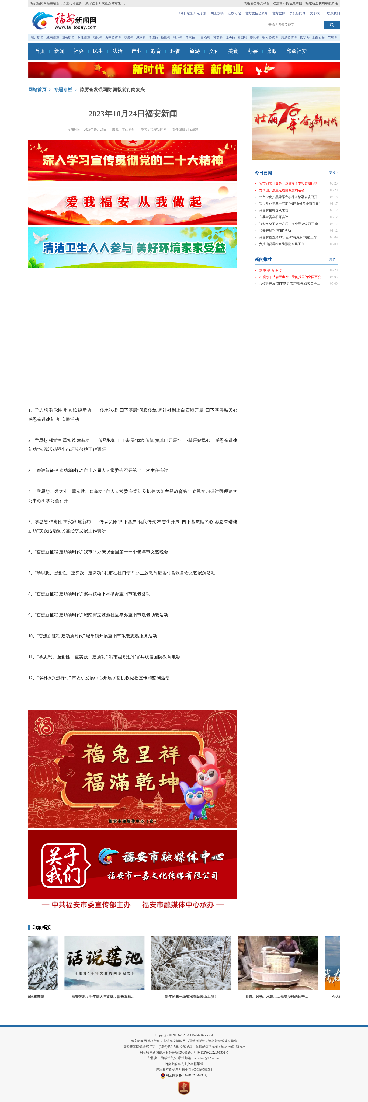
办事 (253, 51)
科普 (175, 51)
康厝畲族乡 (289, 37)
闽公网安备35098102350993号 (187, 1075)
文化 (214, 51)
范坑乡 (332, 37)
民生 (98, 51)
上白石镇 (318, 37)
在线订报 (234, 13)
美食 (233, 51)
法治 (117, 51)
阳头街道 (68, 37)
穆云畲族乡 (270, 37)
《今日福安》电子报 (191, 13)
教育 (156, 51)
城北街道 (37, 37)
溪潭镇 (153, 37)
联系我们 (333, 13)
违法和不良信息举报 (287, 3)
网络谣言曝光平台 (257, 3)
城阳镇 (98, 37)
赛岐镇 (129, 37)
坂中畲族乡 (113, 37)
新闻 (59, 51)
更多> (333, 173)
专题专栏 (63, 89)
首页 (40, 51)
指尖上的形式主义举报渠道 (184, 1064)
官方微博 (278, 13)
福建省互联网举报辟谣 (321, 3)
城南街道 (52, 37)
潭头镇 (230, 37)
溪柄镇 (141, 37)
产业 (136, 51)
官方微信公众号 (256, 13)
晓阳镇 (255, 37)
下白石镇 (203, 37)
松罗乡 (305, 37)
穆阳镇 (166, 37)
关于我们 (316, 13)
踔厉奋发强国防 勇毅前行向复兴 (112, 89)
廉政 (272, 51)
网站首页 (37, 89)
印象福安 (296, 51)
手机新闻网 (297, 13)
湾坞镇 (178, 37)
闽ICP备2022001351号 (212, 1052)
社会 (79, 51)
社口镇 (242, 37)
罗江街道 (83, 37)
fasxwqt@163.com (233, 1047)
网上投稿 (217, 13)
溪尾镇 (190, 37)
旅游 (195, 51)
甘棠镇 (218, 37)
